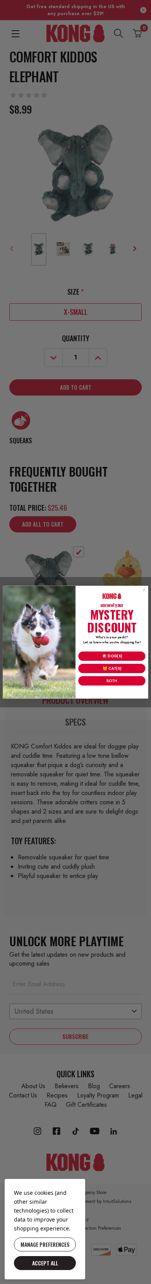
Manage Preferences (45, 1244)
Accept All (45, 1263)
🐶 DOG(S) (112, 655)
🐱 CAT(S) (112, 668)
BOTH (111, 680)
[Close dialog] (144, 589)
